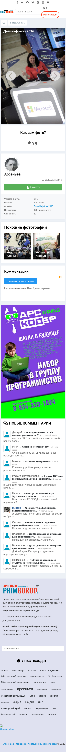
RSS (60, 276)
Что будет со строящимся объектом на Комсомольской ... (34, 561)
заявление (40, 682)
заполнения (7, 689)
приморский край (10, 708)
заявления (42, 689)
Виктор (16, 507)
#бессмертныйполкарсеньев (15, 682)
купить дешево (50, 670)
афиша (4, 670)
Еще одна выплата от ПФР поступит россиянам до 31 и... (32, 433)
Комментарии (16, 271)
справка (5, 702)
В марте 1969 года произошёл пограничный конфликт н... (37, 477)
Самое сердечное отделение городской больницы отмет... (33, 523)
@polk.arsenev (55, 676)
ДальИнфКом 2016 (43, 206)
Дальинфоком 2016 (17, 246)
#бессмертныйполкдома (13, 676)
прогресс (32, 670)
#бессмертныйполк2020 (13, 696)
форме (42, 696)
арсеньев (25, 689)
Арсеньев (12, 174)
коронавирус (42, 708)
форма (54, 695)
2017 (40, 702)
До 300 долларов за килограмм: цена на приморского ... (37, 535)
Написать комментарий (21, 281)
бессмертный (8, 714)
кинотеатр (18, 670)
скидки (29, 702)
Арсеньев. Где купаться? (38, 461)
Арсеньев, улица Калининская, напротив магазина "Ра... (34, 509)
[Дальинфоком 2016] (9, 76)
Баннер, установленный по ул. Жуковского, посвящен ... (33, 495)
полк (52, 682)
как (54, 708)
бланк (32, 696)
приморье (56, 689)
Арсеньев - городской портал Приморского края (30, 743)
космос (28, 708)
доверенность (36, 676)
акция (17, 702)
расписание (37, 714)
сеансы (52, 714)
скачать (23, 714)
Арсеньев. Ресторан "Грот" (35, 447)
